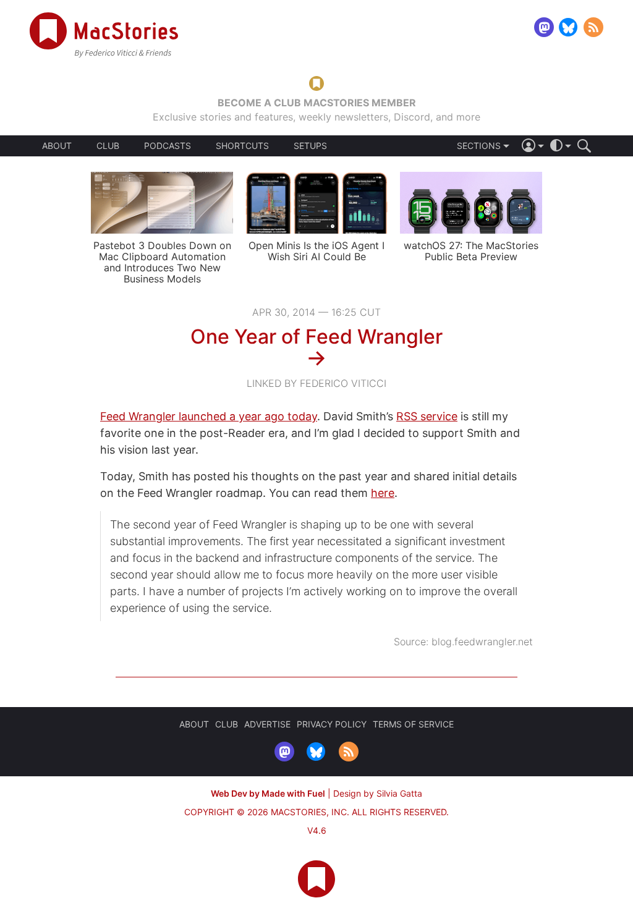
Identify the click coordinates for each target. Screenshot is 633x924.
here (382, 492)
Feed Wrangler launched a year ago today (208, 416)
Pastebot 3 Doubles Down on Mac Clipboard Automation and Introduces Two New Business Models (162, 262)
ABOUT (57, 146)
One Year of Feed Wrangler (316, 336)
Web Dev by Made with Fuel (268, 793)
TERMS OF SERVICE (413, 724)
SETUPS (310, 146)
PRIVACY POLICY (332, 724)
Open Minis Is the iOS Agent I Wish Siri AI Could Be (316, 251)
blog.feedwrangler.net (482, 641)
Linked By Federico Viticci (316, 383)
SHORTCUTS (242, 146)
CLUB (107, 145)
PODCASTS (167, 146)
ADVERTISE (267, 724)
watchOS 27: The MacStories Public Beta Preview (471, 251)
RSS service (426, 416)
